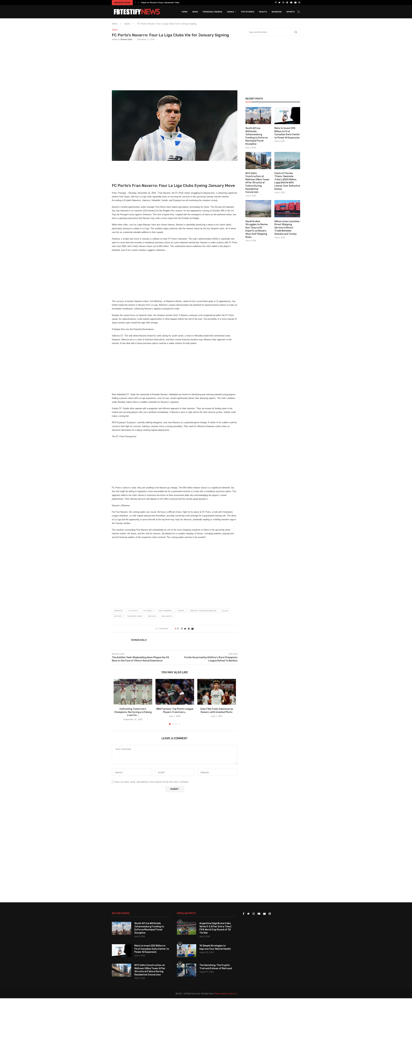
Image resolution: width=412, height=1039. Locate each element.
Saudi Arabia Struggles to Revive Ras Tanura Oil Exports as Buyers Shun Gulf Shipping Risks (256, 229)
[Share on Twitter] (185, 628)
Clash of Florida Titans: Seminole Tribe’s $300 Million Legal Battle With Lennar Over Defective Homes (287, 181)
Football (148, 611)
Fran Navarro (165, 611)
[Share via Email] (192, 628)
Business (277, 12)
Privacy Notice (220, 993)
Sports (290, 12)
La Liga (225, 611)
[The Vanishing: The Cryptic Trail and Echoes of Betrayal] (186, 970)
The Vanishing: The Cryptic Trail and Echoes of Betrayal (215, 967)
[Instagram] (283, 2)
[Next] (138, 2)
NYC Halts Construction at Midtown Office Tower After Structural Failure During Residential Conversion (257, 183)
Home (184, 12)
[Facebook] (275, 2)
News (195, 12)
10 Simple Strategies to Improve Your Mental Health (215, 947)
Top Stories (247, 12)
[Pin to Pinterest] (189, 628)
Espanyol (118, 611)
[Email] (295, 2)
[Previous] (135, 2)
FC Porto (133, 611)
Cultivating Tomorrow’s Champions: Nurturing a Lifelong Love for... (133, 712)
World (230, 12)
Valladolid (166, 616)
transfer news (134, 616)
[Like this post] (178, 628)
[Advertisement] (174, 65)
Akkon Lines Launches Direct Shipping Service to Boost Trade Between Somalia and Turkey (287, 227)
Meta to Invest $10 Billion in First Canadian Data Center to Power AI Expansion (287, 133)
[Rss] (299, 2)
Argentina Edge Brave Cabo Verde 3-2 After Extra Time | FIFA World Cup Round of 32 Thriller (215, 928)
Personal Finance (212, 12)
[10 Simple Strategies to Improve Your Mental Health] (186, 950)
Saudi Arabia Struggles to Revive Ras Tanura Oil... (165, 2)
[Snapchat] (269, 914)
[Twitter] (279, 2)
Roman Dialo (126, 39)
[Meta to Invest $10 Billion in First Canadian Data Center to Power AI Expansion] (287, 115)
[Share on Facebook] (182, 628)
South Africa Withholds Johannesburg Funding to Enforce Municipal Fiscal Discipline (256, 136)
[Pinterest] (287, 2)
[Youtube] (291, 2)
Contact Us (232, 993)
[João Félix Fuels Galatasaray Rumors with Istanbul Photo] (216, 692)
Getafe (180, 611)
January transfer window (203, 611)
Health (263, 12)
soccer (118, 616)
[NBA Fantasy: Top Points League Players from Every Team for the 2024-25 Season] (174, 692)
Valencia (152, 616)
